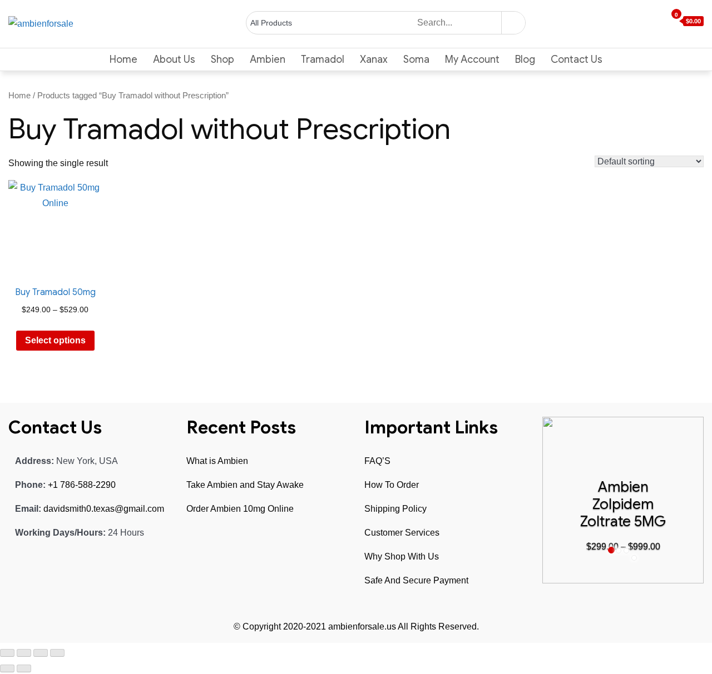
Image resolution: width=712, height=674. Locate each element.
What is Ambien (217, 461)
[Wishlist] (651, 21)
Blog (525, 59)
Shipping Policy (395, 508)
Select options (55, 340)
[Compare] (661, 21)
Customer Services (401, 532)
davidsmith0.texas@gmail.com (103, 508)
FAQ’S (377, 461)
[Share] (24, 653)
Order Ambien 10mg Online (240, 508)
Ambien (267, 59)
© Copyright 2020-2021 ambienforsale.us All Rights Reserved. (356, 626)
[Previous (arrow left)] (7, 668)
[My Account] (641, 21)
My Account (472, 59)
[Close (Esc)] (7, 653)
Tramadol (322, 59)
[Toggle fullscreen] (40, 653)
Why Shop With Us (401, 556)
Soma (416, 59)
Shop (222, 59)
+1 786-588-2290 (82, 485)
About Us (174, 59)
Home (123, 59)
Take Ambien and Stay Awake (245, 485)
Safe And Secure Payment (416, 580)
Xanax (374, 59)
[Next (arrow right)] (24, 668)
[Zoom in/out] (57, 653)
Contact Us (576, 59)
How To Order (391, 485)
